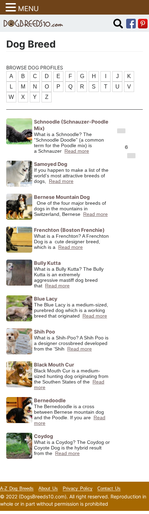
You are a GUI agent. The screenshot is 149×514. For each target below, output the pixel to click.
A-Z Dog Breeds (17, 488)
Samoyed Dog (50, 164)
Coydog (43, 436)
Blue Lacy (45, 299)
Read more (76, 151)
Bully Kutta (47, 263)
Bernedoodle (50, 400)
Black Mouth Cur (54, 365)
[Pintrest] (143, 23)
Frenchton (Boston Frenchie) (69, 230)
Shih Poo (44, 332)
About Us (48, 488)
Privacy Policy (78, 488)
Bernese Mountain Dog (62, 197)
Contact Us (109, 488)
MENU (28, 9)
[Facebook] (131, 23)
